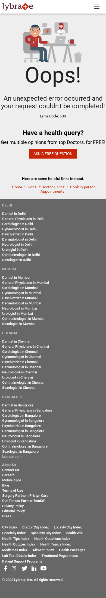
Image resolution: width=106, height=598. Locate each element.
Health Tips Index (15, 539)
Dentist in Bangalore (17, 405)
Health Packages (72, 550)
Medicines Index (15, 550)
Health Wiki (74, 533)
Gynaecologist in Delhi (19, 229)
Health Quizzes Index (18, 544)
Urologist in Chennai (17, 377)
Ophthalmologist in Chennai (23, 382)
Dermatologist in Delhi (19, 239)
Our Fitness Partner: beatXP (23, 501)
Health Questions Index (52, 539)
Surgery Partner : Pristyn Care (25, 496)
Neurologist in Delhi (17, 244)
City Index (9, 527)
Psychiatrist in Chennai (20, 362)
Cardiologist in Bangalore (21, 415)
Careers (8, 475)
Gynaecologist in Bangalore (23, 421)
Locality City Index (68, 527)
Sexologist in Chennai (18, 388)
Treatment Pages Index (60, 556)
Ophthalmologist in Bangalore (25, 446)
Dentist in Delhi (14, 214)
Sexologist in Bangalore (20, 451)
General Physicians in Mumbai (25, 283)
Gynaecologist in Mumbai (21, 293)
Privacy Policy (13, 506)
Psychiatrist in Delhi (17, 234)
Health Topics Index (55, 544)
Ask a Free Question (53, 154)
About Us (9, 465)
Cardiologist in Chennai (20, 352)
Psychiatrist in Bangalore (21, 426)
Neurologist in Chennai (19, 372)
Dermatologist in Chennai (21, 367)
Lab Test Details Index (19, 556)
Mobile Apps (11, 480)
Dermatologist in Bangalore (23, 431)
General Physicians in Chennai (25, 346)
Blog (5, 485)
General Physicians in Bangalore (27, 410)
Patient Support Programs (22, 561)
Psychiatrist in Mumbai (20, 298)
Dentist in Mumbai (16, 277)
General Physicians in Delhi (23, 219)
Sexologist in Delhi (16, 260)
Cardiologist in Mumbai (20, 288)
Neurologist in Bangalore (21, 436)
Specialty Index (14, 533)
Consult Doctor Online (46, 187)
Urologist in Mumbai (17, 313)
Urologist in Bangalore (19, 441)
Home (17, 187)
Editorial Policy (13, 511)
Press (6, 516)
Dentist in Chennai (16, 341)
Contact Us (10, 470)
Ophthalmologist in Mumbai (23, 319)
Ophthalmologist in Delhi (21, 255)
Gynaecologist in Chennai (21, 357)
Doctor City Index (35, 527)
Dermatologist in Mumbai (21, 303)
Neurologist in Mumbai (19, 308)
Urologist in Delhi (15, 250)
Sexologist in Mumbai (18, 324)
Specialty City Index (46, 533)
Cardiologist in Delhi (17, 224)
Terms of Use (12, 490)
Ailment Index (43, 550)
